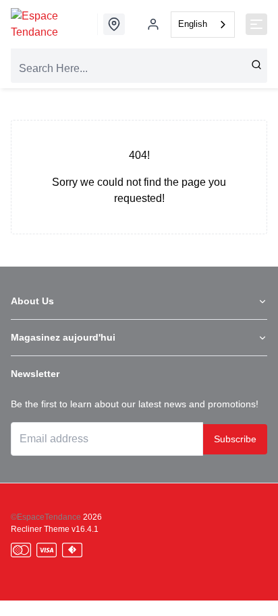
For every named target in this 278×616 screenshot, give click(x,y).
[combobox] (203, 24)
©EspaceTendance (46, 517)
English (192, 24)
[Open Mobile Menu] (256, 24)
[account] (153, 24)
